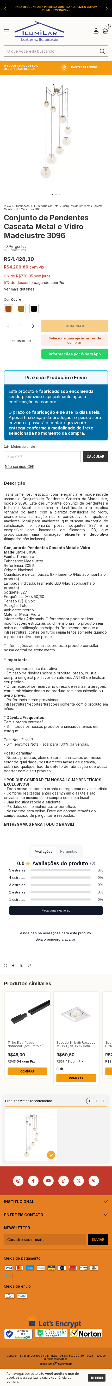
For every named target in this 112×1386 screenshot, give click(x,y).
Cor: (12, 299)
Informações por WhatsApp (75, 354)
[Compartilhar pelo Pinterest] (29, 965)
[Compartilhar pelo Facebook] (13, 965)
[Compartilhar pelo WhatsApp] (5, 965)
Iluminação (22, 206)
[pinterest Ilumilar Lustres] (94, 1181)
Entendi (97, 1377)
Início (7, 206)
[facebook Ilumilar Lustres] (33, 1181)
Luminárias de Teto (46, 206)
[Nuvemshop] (56, 1364)
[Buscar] (102, 51)
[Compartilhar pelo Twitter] (21, 965)
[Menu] (7, 31)
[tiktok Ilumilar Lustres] (63, 1181)
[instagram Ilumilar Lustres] (18, 1181)
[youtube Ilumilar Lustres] (48, 1181)
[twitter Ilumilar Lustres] (78, 1181)
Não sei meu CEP (19, 466)
